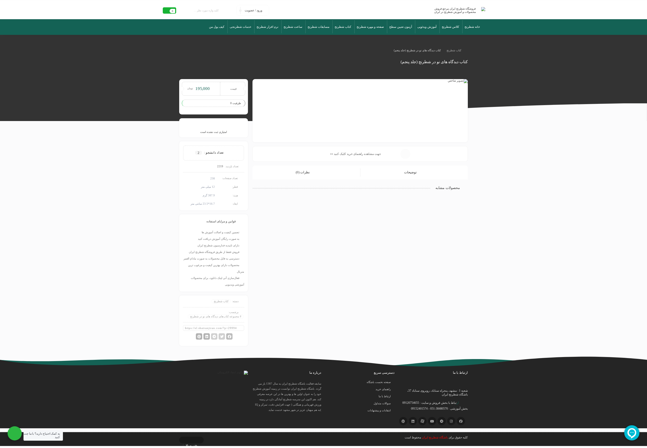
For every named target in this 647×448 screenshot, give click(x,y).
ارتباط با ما (385, 396)
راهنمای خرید (383, 389)
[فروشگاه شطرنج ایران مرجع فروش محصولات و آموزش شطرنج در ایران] (457, 10)
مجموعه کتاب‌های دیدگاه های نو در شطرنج (214, 316)
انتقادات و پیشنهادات (379, 410)
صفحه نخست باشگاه (379, 382)
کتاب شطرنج (454, 50)
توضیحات (411, 172)
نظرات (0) (303, 172)
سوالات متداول (382, 403)
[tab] (414, 172)
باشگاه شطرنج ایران (435, 437)
